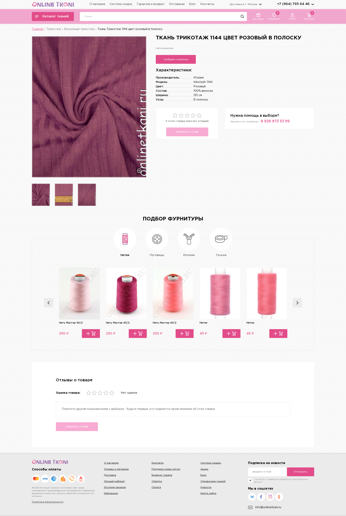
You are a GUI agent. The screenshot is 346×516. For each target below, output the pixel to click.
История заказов (115, 487)
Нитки (203, 323)
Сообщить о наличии (176, 59)
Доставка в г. (243, 4)
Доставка (110, 475)
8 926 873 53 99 (275, 121)
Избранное (111, 493)
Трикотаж (53, 29)
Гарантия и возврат (151, 4)
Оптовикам (177, 4)
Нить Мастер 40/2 (71, 323)
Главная (37, 29)
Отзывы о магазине (116, 469)
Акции (204, 469)
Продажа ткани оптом (166, 469)
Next (297, 302)
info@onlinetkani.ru (268, 507)
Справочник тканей (212, 481)
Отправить (300, 472)
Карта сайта (208, 493)
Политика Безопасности (47, 502)
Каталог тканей (55, 16)
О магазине (97, 4)
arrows (312, 4)
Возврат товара (162, 475)
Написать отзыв (187, 132)
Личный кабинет (114, 481)
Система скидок (121, 4)
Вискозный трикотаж (79, 29)
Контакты (207, 4)
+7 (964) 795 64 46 (293, 4)
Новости (205, 487)
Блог (192, 4)
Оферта (157, 481)
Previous (48, 302)
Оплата (156, 487)
